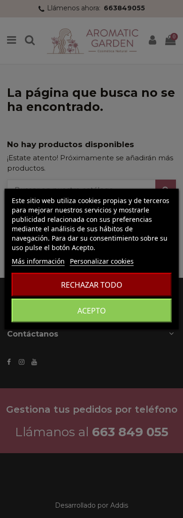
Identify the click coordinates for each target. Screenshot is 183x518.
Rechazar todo (91, 285)
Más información (38, 261)
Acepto (91, 311)
